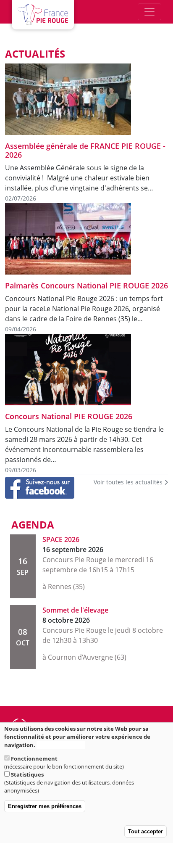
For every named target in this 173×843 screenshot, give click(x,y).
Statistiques (27, 774)
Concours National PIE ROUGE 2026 (68, 416)
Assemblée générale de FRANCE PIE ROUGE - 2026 (85, 150)
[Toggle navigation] (149, 11)
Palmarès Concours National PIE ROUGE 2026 (86, 285)
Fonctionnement (34, 758)
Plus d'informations (61, 745)
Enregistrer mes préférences (44, 806)
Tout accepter (145, 831)
